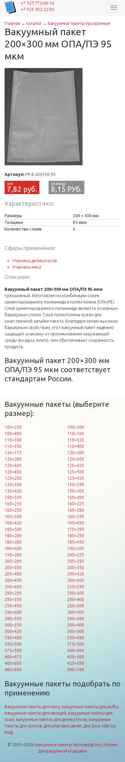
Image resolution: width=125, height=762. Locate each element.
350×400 (13, 637)
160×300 (13, 516)
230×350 (75, 586)
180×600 (13, 548)
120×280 (13, 459)
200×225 (75, 554)
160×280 (75, 510)
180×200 (13, 535)
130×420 (13, 491)
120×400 (13, 465)
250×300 (75, 593)
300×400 (75, 625)
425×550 (75, 663)
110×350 (13, 446)
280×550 (13, 618)
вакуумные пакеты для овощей (35, 713)
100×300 (75, 427)
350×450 (75, 637)
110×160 (75, 433)
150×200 (75, 491)
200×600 (13, 586)
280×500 (75, 612)
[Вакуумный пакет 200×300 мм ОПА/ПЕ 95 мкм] (44, 116)
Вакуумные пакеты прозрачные (79, 23)
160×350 (75, 516)
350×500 (13, 644)
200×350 (75, 567)
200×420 (75, 574)
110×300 (13, 440)
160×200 (75, 497)
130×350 (75, 484)
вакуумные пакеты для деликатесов (51, 719)
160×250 (13, 510)
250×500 (75, 605)
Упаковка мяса (26, 267)
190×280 (13, 554)
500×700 (75, 669)
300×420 (13, 631)
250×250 (13, 593)
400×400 (75, 650)
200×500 (75, 580)
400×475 (13, 656)
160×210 (13, 503)
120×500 (75, 471)
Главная (12, 23)
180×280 (13, 542)
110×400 (75, 446)
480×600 (13, 669)
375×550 (13, 650)
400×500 (75, 656)
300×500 (75, 631)
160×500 (13, 529)
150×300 (13, 497)
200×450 (13, 580)
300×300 (75, 618)
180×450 (75, 542)
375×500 (75, 644)
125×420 (75, 478)
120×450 (13, 471)
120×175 (13, 452)
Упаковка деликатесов (34, 260)
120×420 (75, 465)
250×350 (13, 599)
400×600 (13, 663)
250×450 (13, 605)
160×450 (75, 522)
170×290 (75, 529)
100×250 (13, 427)
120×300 (75, 459)
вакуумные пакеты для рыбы (90, 706)
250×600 (13, 612)
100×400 (13, 433)
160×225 (75, 503)
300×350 (13, 625)
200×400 (13, 574)
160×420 (13, 522)
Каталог (34, 23)
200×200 (13, 561)
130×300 (13, 484)
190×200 (75, 548)
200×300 (13, 567)
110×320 (75, 440)
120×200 (75, 452)
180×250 (75, 535)
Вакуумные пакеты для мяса (32, 706)
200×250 (75, 561)
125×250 (13, 478)
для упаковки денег (63, 725)
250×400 (75, 599)
